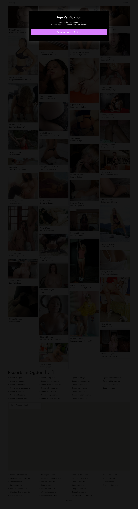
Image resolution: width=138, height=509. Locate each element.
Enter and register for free (69, 32)
